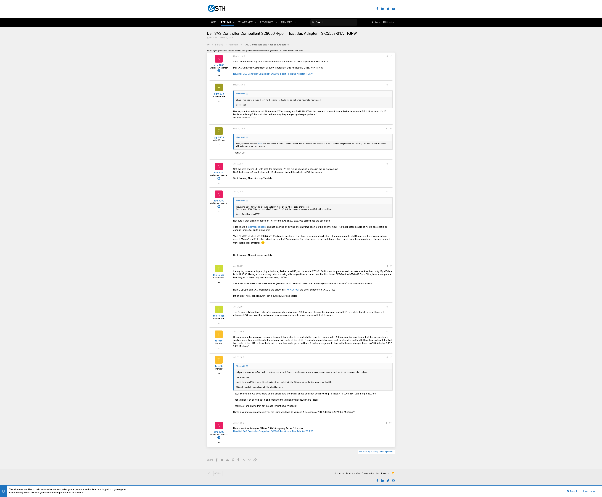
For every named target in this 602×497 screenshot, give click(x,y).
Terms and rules (353, 473)
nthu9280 (213, 38)
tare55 (219, 340)
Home (383, 473)
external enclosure (257, 226)
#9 (391, 357)
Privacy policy (368, 473)
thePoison (218, 275)
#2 (391, 85)
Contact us (339, 473)
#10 (391, 423)
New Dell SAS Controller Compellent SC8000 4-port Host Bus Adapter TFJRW (273, 73)
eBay (260, 144)
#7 (391, 307)
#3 (391, 128)
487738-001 (293, 289)
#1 (391, 56)
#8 (391, 331)
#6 (391, 266)
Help (377, 473)
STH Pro (217, 473)
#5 (391, 191)
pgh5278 (219, 93)
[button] (233, 22)
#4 (391, 164)
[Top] (389, 473)
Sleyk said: (240, 94)
